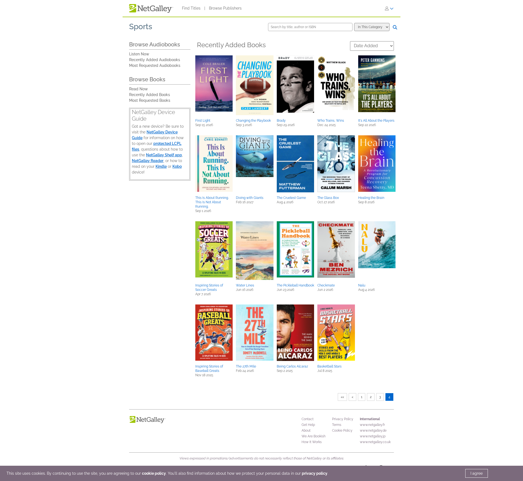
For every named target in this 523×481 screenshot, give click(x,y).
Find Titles (191, 8)
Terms (336, 425)
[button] (214, 83)
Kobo (177, 166)
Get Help (308, 425)
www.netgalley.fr (372, 425)
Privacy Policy (342, 419)
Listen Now (139, 54)
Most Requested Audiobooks (154, 65)
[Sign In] (389, 8)
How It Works (312, 442)
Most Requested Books (149, 100)
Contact (308, 419)
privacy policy (314, 473)
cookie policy (154, 473)
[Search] (395, 27)
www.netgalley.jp (372, 436)
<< (342, 397)
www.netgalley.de (373, 430)
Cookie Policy (342, 430)
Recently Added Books (149, 94)
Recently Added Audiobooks (154, 60)
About (306, 430)
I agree (476, 473)
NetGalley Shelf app (164, 155)
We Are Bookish (314, 436)
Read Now (138, 89)
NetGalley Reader (147, 161)
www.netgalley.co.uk (375, 442)
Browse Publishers (225, 8)
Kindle (161, 166)
